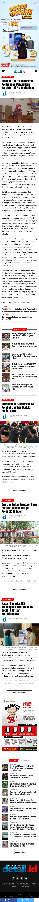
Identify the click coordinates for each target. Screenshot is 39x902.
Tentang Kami (15, 887)
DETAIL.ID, (6, 127)
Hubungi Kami (26, 887)
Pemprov (18, 302)
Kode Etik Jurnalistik (8, 884)
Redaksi (34, 884)
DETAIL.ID (13, 94)
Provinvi (27, 302)
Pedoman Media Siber (23, 884)
